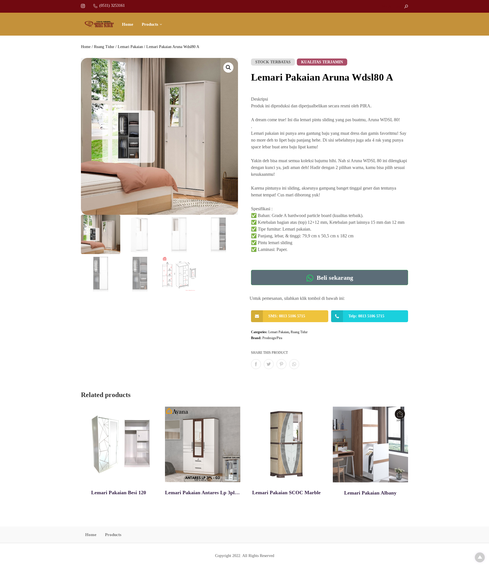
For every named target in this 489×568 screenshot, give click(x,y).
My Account (391, 6)
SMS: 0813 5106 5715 (286, 316)
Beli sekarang (334, 277)
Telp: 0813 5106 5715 (366, 316)
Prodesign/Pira (272, 338)
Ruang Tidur (104, 47)
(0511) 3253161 (112, 5)
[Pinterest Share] (281, 364)
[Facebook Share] (256, 364)
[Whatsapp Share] (294, 364)
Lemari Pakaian (130, 47)
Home (127, 24)
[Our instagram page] (83, 5)
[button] (228, 67)
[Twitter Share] (269, 364)
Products (150, 24)
